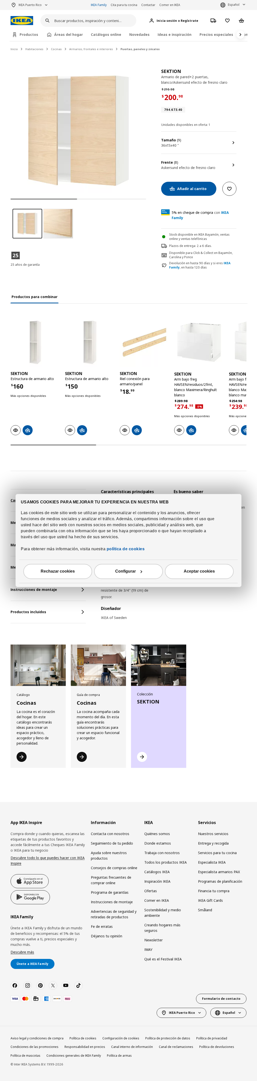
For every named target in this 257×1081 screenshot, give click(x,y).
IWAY (148, 949)
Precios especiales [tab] (216, 34)
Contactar (148, 5)
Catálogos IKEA (157, 871)
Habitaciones (34, 49)
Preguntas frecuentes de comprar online (111, 880)
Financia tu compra (213, 890)
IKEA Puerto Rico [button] (30, 5)
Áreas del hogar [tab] (68, 34)
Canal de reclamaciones (176, 1047)
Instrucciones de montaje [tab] (34, 589)
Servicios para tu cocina (217, 852)
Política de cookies (83, 1038)
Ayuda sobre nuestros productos (109, 855)
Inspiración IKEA (157, 881)
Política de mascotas (25, 1055)
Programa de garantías (109, 892)
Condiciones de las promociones (34, 1047)
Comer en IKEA (169, 5)
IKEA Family (99, 5)
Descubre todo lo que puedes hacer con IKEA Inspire (48, 860)
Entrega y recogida (213, 843)
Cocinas (56, 49)
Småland (205, 910)
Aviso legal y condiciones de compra (37, 1038)
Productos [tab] (29, 34)
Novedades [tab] (139, 34)
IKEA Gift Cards (210, 900)
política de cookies (125, 549)
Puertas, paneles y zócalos (140, 49)
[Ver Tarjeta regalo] (36, 999)
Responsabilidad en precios (85, 1047)
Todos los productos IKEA (165, 862)
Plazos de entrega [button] (182, 246)
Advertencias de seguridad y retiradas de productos (114, 914)
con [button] (200, 215)
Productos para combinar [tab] (34, 296)
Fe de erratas (102, 926)
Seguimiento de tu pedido (112, 843)
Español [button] (233, 5)
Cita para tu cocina (124, 5)
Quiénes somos (157, 833)
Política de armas (119, 1055)
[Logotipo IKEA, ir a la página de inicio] (22, 20)
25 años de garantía (25, 264)
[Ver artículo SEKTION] (35, 342)
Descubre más (22, 952)
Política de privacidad (211, 1038)
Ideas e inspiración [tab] (174, 34)
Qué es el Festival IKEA (163, 959)
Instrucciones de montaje (112, 901)
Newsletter (153, 940)
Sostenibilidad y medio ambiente (162, 913)
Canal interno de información (132, 1047)
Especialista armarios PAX (219, 871)
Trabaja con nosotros (162, 852)
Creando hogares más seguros (162, 928)
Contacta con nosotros (110, 833)
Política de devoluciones (216, 1047)
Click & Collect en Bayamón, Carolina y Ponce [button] (201, 255)
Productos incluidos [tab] (28, 611)
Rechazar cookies (58, 571)
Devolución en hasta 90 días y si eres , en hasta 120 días (199, 265)
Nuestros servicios (213, 833)
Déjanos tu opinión (106, 936)
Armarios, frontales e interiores (91, 49)
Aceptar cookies (199, 571)
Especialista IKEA (212, 862)
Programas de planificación (220, 881)
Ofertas (150, 890)
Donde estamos (157, 843)
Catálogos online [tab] (106, 34)
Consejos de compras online (114, 867)
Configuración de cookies (120, 1038)
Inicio (14, 49)
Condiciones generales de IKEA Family (73, 1055)
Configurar (125, 571)
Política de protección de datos (167, 1038)
